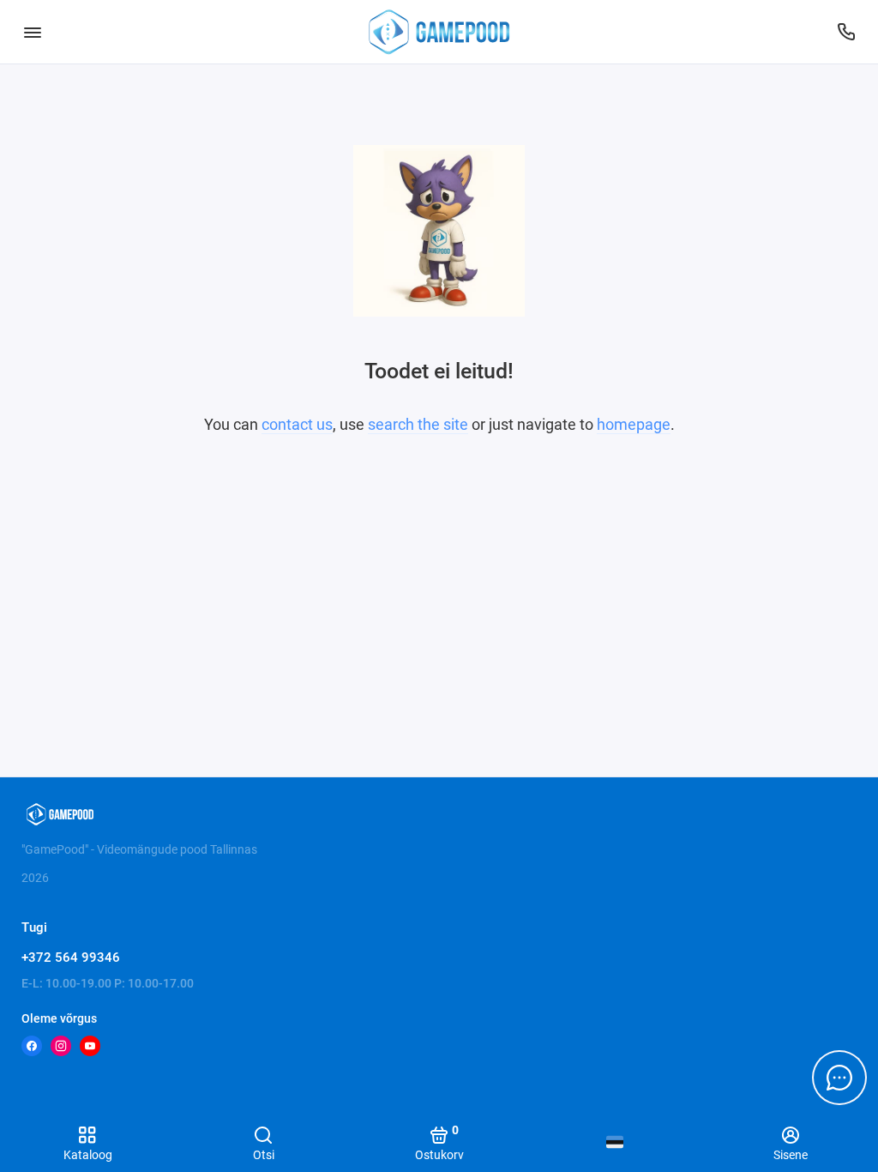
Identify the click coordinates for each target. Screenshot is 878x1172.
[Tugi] (846, 31)
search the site (418, 424)
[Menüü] (32, 31)
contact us (297, 424)
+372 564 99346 (70, 957)
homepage (634, 424)
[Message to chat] (839, 1077)
